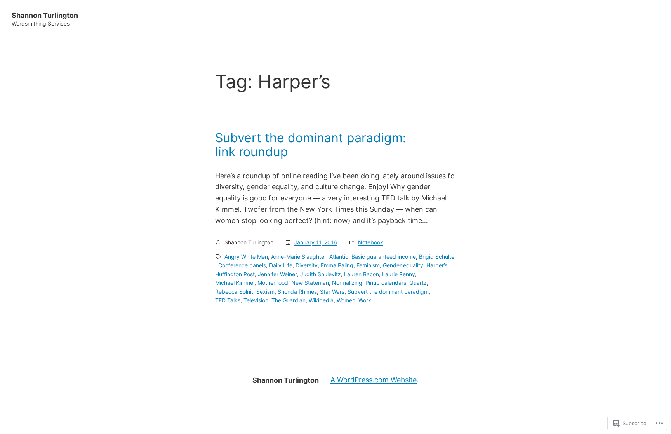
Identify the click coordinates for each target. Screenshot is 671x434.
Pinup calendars (385, 282)
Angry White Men (246, 256)
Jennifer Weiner (277, 274)
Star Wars (332, 291)
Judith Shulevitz (320, 274)
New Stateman (310, 282)
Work (364, 300)
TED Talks (227, 300)
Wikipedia (321, 300)
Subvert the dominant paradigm (388, 291)
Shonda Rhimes (297, 291)
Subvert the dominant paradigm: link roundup (310, 145)
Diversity (307, 265)
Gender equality (403, 265)
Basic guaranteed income (383, 256)
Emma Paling (337, 265)
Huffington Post (235, 274)
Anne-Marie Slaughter (298, 256)
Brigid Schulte (436, 256)
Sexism (265, 291)
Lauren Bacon (361, 274)
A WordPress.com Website (373, 380)
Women (346, 300)
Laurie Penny (398, 274)
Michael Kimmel (234, 282)
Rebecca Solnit (234, 291)
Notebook (370, 242)
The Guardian (288, 300)
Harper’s (436, 265)
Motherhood (272, 282)
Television (255, 300)
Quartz (418, 282)
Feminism (368, 265)
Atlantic (338, 256)
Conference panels (242, 265)
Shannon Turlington (45, 15)
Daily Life (280, 265)
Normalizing (347, 282)
